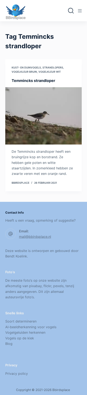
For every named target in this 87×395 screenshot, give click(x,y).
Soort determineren (21, 321)
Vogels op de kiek (19, 338)
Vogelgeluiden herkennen (25, 332)
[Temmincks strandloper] (43, 116)
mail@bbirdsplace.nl (35, 236)
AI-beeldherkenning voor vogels (30, 327)
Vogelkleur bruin (24, 71)
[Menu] (80, 11)
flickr (47, 286)
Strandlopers (52, 67)
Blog (8, 343)
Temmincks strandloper (33, 80)
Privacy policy (16, 373)
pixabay (35, 286)
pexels (58, 286)
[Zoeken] (71, 10)
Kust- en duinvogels (26, 67)
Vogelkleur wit (49, 71)
